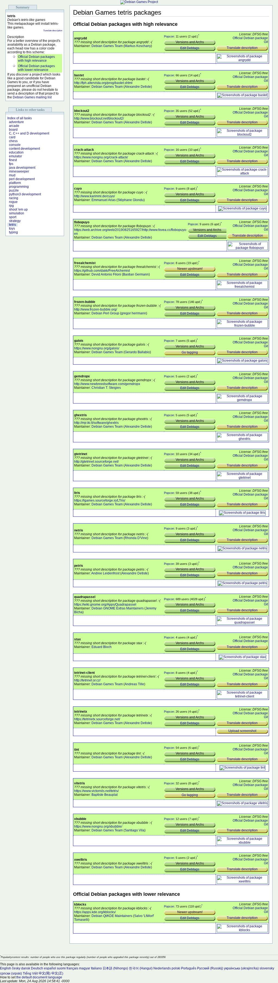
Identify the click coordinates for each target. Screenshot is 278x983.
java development (22, 168)
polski (176, 968)
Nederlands (162, 968)
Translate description (52, 30)
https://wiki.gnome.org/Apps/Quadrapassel (105, 604)
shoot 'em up (18, 209)
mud (12, 175)
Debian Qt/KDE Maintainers (111, 916)
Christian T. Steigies (106, 388)
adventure (16, 122)
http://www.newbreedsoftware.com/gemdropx (107, 384)
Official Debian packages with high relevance (36, 58)
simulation (16, 213)
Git (266, 42)
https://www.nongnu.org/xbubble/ (98, 826)
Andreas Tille (134, 684)
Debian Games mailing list (32, 97)
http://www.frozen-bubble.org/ (95, 309)
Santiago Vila (134, 830)
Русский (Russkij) (210, 968)
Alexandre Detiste (138, 87)
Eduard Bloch (101, 647)
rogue (13, 202)
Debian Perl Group (105, 313)
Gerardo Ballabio (137, 352)
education (16, 152)
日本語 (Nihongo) (115, 968)
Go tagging (190, 352)
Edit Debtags (189, 48)
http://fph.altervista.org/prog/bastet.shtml (103, 83)
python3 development (25, 194)
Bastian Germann (136, 274)
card (12, 137)
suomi (61, 968)
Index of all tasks (19, 118)
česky (16, 968)
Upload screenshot (242, 731)
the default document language (39, 977)
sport (12, 217)
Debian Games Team (107, 46)
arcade (14, 126)
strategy (15, 221)
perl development (22, 179)
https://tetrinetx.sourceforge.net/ (97, 719)
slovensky (267, 968)
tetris (12, 225)
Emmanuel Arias (103, 200)
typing (13, 232)
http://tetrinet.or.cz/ (87, 680)
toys (12, 228)
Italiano (96, 968)
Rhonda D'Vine (136, 538)
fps (11, 164)
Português (188, 968)
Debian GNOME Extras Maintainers (117, 608)
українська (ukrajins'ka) (241, 968)
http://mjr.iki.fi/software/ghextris (96, 423)
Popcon (169, 36)
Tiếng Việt (30, 973)
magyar (84, 968)
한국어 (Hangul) (141, 968)
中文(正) (57, 973)
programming (19, 187)
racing (13, 198)
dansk (25, 968)
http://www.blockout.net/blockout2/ (99, 118)
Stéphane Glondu (131, 200)
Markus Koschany (138, 46)
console (15, 145)
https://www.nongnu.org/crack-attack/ (101, 157)
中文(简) (44, 973)
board (13, 130)
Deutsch (37, 968)
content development (24, 149)
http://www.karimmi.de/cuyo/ (94, 196)
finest (13, 160)
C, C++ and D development (29, 133)
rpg (11, 206)
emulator (15, 156)
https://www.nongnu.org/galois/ (96, 348)
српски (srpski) (11, 973)
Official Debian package (250, 38)
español (50, 968)
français (72, 968)
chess (13, 141)
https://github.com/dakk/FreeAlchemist (102, 271)
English (5, 968)
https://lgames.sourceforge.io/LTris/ (99, 500)
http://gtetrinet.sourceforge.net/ (96, 462)
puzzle (14, 190)
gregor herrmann (133, 313)
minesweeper (19, 171)
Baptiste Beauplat (104, 795)
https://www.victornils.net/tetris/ (96, 791)
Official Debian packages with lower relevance (36, 68)
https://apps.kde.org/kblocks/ (95, 912)
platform (15, 183)
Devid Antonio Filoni (106, 274)
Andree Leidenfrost (105, 573)
